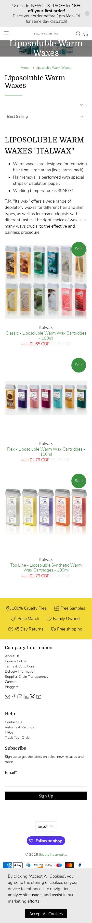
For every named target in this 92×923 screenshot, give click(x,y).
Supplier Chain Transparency (26, 676)
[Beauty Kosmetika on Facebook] (13, 698)
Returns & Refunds (19, 727)
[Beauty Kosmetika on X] (32, 698)
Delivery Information (20, 671)
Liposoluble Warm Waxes (53, 68)
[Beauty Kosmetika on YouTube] (38, 698)
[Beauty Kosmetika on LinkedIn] (26, 698)
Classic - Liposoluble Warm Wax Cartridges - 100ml (46, 335)
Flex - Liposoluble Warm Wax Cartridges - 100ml (46, 451)
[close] (87, 13)
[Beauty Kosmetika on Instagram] (19, 698)
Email (11, 772)
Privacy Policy (15, 661)
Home (25, 68)
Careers (10, 681)
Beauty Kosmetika (52, 854)
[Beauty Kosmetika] (46, 33)
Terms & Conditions (20, 666)
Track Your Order (18, 737)
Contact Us (13, 722)
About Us (12, 656)
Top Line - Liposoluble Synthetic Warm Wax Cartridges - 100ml (46, 567)
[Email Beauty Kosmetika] (7, 698)
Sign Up (46, 796)
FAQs (9, 732)
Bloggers (11, 687)
